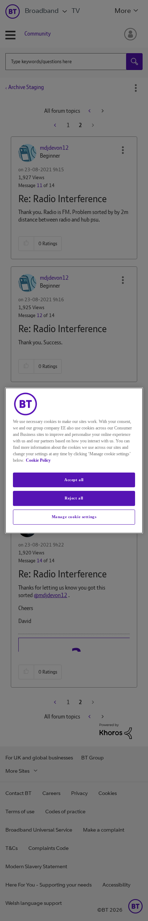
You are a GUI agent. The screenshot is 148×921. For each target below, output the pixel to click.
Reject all (74, 498)
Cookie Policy (38, 460)
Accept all (74, 480)
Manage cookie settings (74, 517)
